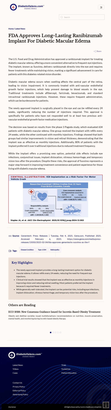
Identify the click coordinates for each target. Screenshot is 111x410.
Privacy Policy (19, 386)
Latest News (20, 28)
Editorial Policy (19, 390)
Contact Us (17, 383)
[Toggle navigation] (101, 7)
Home (11, 28)
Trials (63, 365)
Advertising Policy (20, 394)
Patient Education (68, 373)
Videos (16, 369)
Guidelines (65, 369)
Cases (15, 373)
